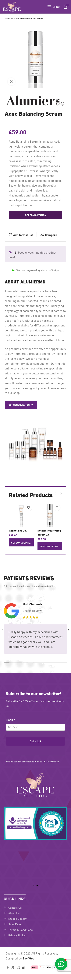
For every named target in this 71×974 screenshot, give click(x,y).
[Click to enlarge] (11, 81)
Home (7, 18)
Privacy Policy (51, 761)
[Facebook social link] (8, 967)
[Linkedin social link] (23, 967)
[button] (33, 885)
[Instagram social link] (18, 967)
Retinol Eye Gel (18, 530)
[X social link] (13, 967)
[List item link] (35, 907)
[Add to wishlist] (28, 507)
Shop (15, 18)
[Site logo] (12, 6)
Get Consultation (35, 215)
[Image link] (35, 784)
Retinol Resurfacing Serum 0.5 (49, 532)
